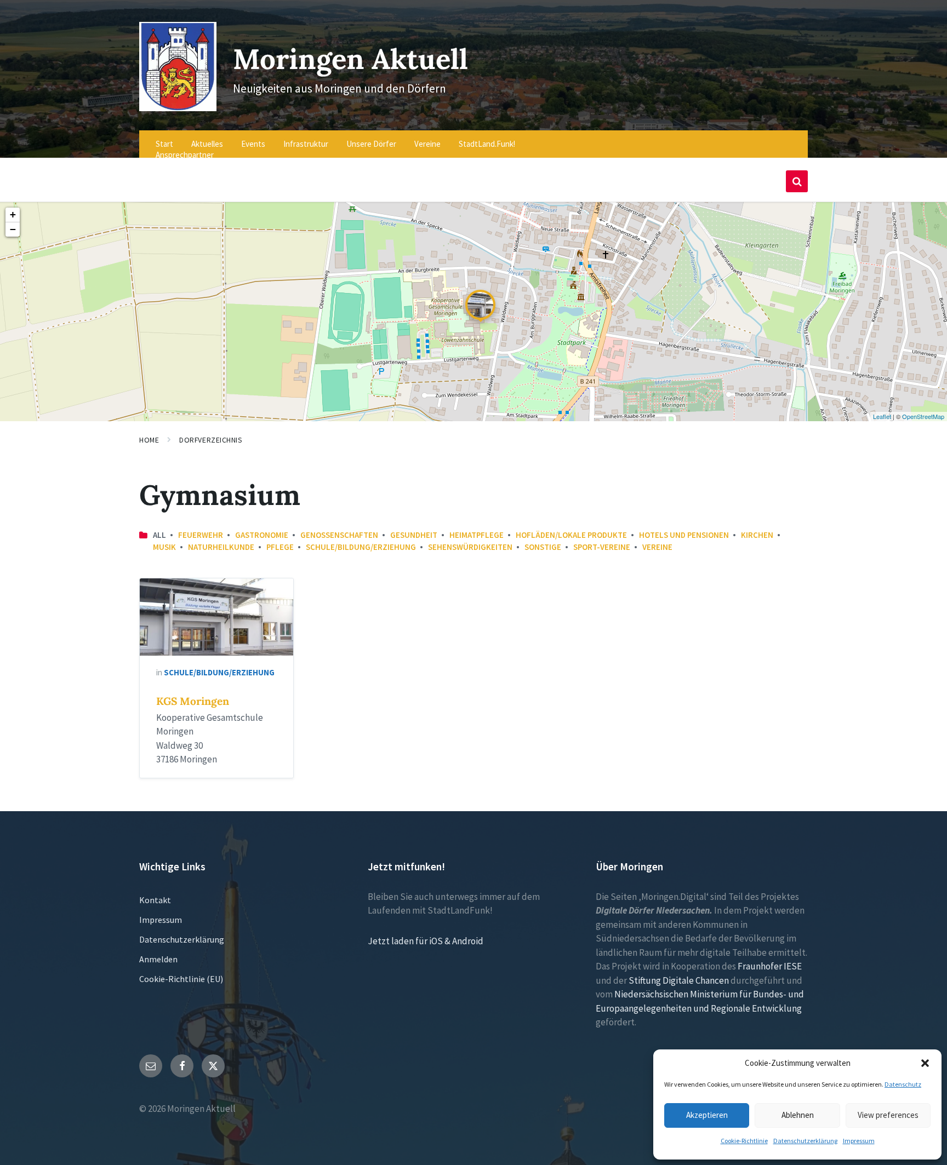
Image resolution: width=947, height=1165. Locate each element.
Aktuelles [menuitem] (207, 144)
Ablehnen (797, 1115)
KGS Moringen (192, 701)
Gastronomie (261, 535)
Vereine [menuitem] (427, 144)
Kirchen (757, 535)
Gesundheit (413, 535)
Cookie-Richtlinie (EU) (181, 978)
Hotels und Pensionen (684, 535)
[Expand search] (797, 181)
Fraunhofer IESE (770, 966)
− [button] (13, 229)
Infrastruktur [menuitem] (305, 144)
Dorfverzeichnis (210, 440)
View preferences (888, 1115)
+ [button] (13, 214)
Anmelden (158, 959)
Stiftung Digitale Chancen (679, 980)
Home (149, 440)
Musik (164, 547)
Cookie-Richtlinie (744, 1141)
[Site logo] (177, 108)
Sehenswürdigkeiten (470, 547)
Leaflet (882, 416)
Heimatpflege (476, 535)
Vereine (657, 547)
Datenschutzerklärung (805, 1141)
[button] (925, 1063)
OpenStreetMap (923, 416)
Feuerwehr (200, 535)
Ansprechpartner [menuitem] (185, 155)
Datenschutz (903, 1084)
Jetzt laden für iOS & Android (425, 941)
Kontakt (155, 899)
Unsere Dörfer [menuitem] (371, 144)
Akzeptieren (707, 1115)
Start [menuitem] (164, 144)
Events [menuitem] (253, 144)
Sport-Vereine (601, 547)
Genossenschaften (339, 535)
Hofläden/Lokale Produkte (571, 535)
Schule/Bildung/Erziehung (361, 547)
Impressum (859, 1141)
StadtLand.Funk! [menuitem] (487, 144)
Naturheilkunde (221, 547)
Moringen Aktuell (350, 59)
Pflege (280, 547)
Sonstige (542, 547)
